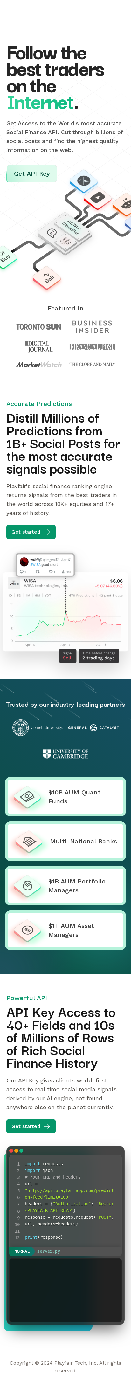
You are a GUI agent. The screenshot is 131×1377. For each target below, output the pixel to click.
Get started (25, 532)
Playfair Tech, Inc (75, 1363)
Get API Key (105, 11)
